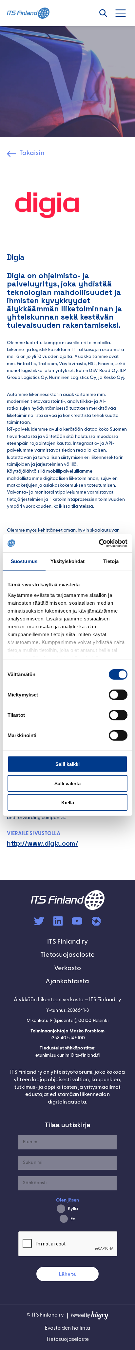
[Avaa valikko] (124, 13)
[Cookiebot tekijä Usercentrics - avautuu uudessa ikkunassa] (98, 543)
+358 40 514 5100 (67, 1038)
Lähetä (67, 1274)
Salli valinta (67, 783)
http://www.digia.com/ (42, 843)
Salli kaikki (67, 764)
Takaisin (32, 153)
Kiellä (67, 802)
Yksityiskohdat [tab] (67, 561)
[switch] (118, 695)
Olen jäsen (67, 1200)
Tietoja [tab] (111, 561)
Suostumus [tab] (24, 561)
